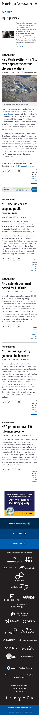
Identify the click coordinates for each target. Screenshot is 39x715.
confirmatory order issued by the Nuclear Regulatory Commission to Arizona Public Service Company (18, 111)
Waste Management (8, 55)
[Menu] (36, 3)
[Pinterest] (28, 698)
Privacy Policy (10, 712)
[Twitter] (11, 698)
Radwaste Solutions (30, 72)
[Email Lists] (19, 700)
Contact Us (19, 691)
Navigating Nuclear (19, 688)
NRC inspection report (25, 166)
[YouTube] (24, 698)
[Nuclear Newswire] (32, 698)
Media (30, 712)
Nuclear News (26, 217)
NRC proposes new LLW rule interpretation (17, 428)
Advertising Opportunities (19, 685)
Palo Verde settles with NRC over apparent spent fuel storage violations (19, 63)
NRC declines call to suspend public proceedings (15, 208)
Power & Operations (8, 200)
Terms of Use (19, 712)
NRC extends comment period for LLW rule (16, 285)
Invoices (26, 712)
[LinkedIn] (15, 698)
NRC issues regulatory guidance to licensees (16, 353)
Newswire (7, 12)
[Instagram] (19, 698)
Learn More (19, 46)
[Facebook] (7, 698)
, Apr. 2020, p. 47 (16, 321)
